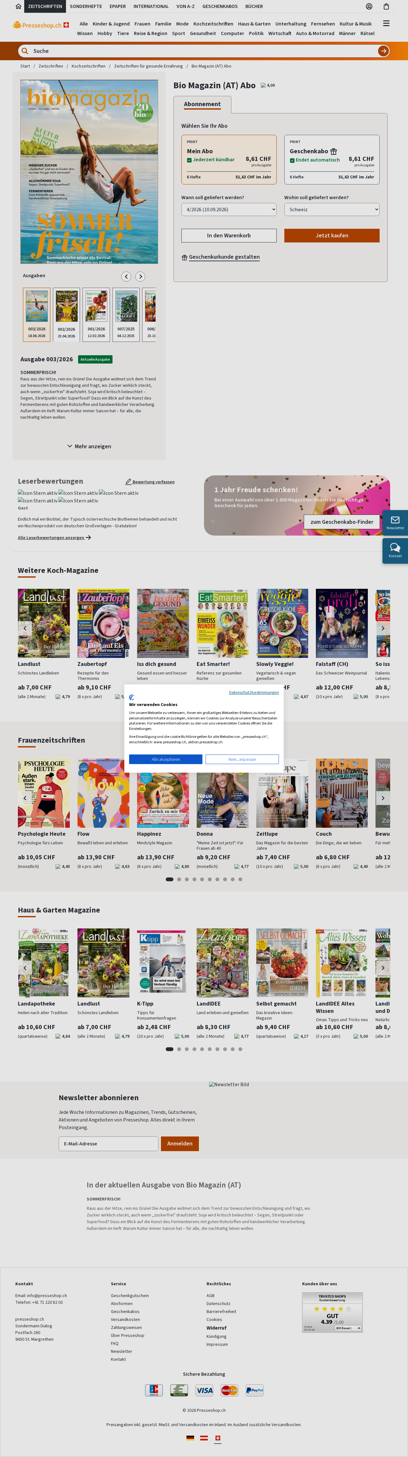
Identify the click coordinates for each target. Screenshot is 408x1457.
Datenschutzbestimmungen (254, 692)
